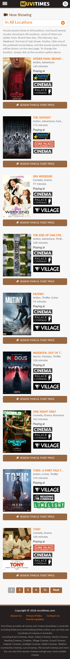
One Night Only (44, 411)
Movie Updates (35, 619)
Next (56, 590)
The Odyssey (42, 117)
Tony (36, 529)
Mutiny (38, 294)
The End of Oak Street (49, 235)
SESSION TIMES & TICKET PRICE (36, 105)
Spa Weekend (42, 176)
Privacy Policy (34, 616)
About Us (16, 616)
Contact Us (53, 616)
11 (44, 590)
